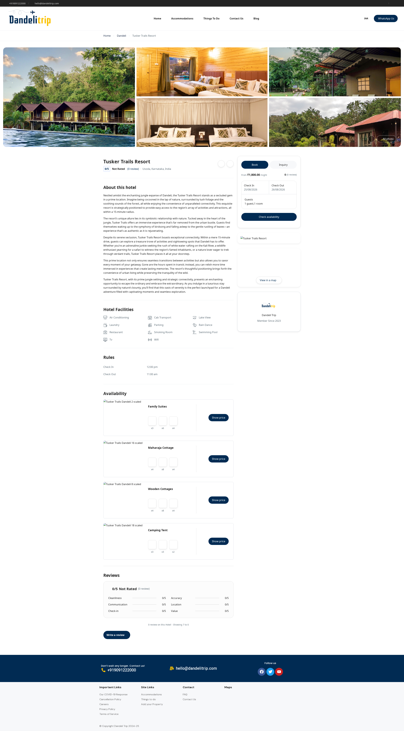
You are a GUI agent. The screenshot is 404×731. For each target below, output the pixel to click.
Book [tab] (255, 164)
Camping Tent (158, 530)
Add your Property (152, 704)
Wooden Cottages (160, 489)
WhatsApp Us (386, 18)
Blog (256, 18)
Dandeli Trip (269, 315)
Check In (249, 185)
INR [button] (366, 18)
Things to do (148, 699)
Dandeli (121, 35)
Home (157, 18)
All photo (388, 139)
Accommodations (182, 18)
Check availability (269, 217)
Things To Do (211, 18)
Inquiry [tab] (283, 164)
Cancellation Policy (110, 699)
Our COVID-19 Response (113, 694)
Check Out (278, 185)
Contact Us (236, 18)
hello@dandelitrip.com (47, 3)
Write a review (116, 635)
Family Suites (157, 406)
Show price (218, 417)
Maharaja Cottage (161, 448)
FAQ (185, 694)
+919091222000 (17, 3)
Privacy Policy (107, 709)
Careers (104, 704)
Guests (249, 199)
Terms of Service (109, 714)
